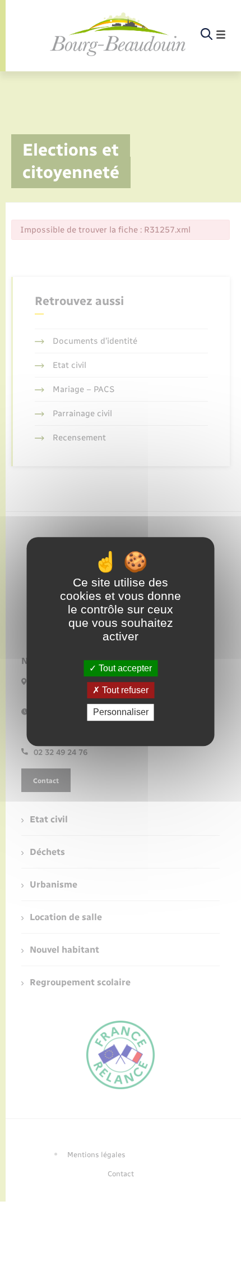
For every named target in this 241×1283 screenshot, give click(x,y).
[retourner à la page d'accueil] (118, 35)
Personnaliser (121, 712)
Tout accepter (124, 668)
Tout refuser (124, 690)
